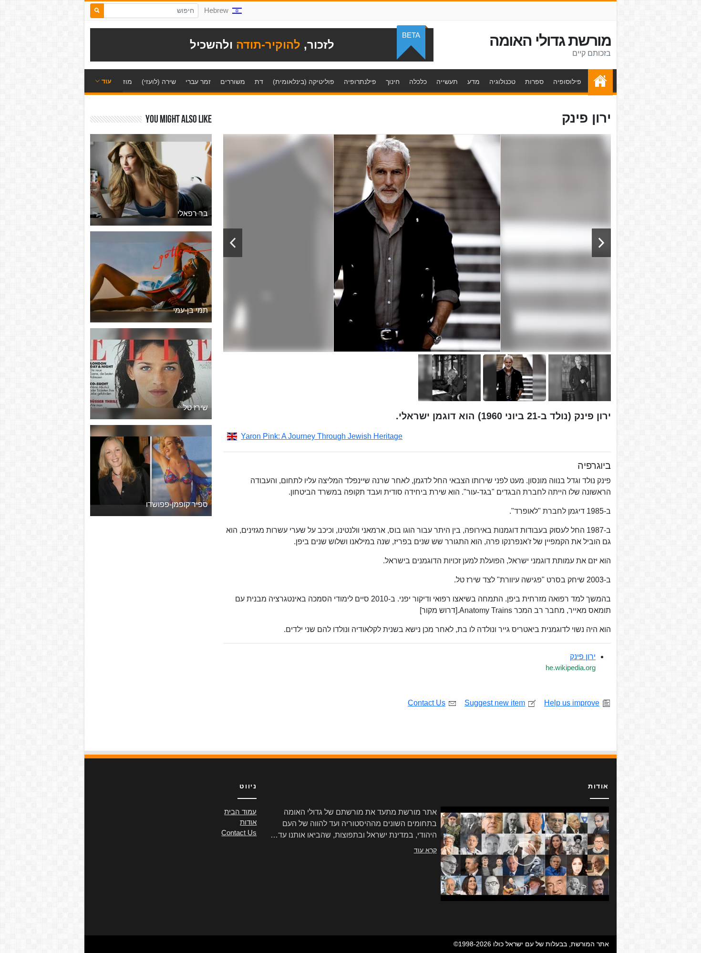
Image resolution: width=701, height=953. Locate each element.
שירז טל (195, 408)
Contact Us (426, 703)
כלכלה (418, 81)
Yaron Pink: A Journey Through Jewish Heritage (321, 436)
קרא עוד (425, 850)
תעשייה (447, 81)
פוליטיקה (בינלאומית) (303, 81)
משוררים (232, 81)
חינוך (393, 81)
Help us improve (571, 703)
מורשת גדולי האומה (550, 40)
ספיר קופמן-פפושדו (177, 504)
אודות (248, 822)
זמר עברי (198, 81)
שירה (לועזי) (159, 81)
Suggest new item (494, 703)
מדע (473, 81)
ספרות (534, 81)
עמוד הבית (598, 81)
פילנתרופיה (360, 81)
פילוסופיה (567, 81)
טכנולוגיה (502, 81)
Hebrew (216, 10)
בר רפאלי (192, 213)
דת (259, 81)
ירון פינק (583, 657)
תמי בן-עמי (190, 310)
